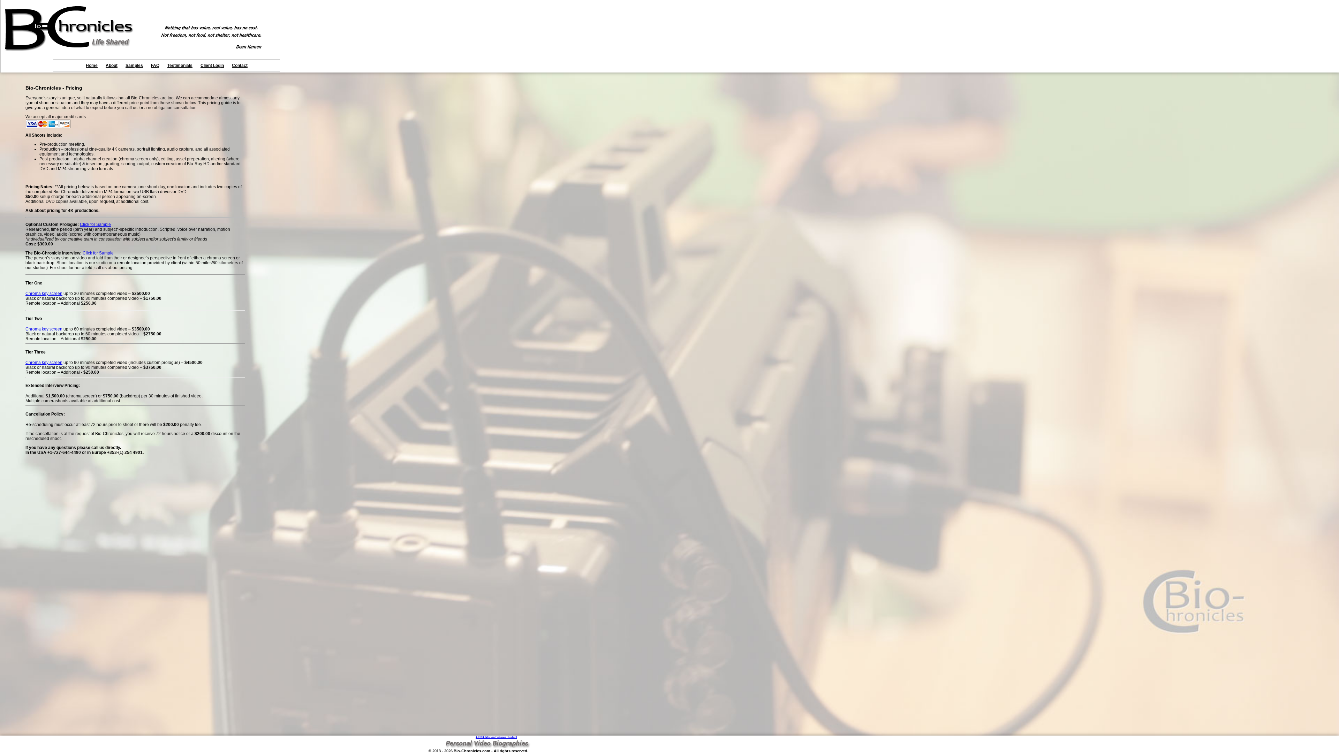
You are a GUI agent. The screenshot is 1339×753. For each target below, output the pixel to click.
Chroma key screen (43, 293)
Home (92, 65)
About (112, 65)
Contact (240, 65)
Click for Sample (95, 224)
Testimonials (179, 65)
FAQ (155, 65)
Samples (134, 65)
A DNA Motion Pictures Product (496, 737)
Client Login (212, 65)
